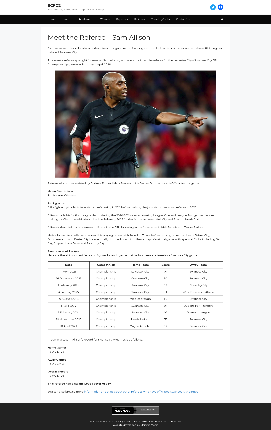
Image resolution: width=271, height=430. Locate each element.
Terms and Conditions (153, 421)
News (65, 19)
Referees (139, 19)
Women (105, 19)
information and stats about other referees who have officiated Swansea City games (141, 391)
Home (51, 19)
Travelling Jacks (160, 19)
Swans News (146, 410)
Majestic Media (149, 424)
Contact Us (182, 19)
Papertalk (122, 19)
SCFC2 (54, 5)
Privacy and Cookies (127, 421)
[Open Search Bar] (222, 19)
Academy (84, 19)
